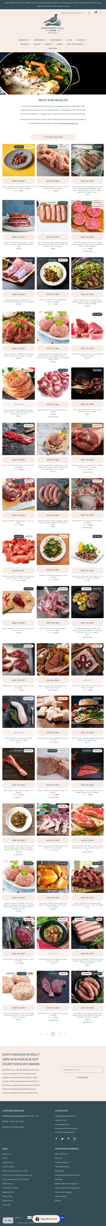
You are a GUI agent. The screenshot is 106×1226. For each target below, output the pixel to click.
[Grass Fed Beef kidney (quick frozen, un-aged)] (18, 494)
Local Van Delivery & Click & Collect (15, 1179)
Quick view (19, 571)
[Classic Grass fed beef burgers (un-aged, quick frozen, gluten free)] (87, 712)
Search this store (61, 1154)
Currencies (6, 1205)
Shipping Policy (8, 1192)
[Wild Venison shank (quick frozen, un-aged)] (18, 764)
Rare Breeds (59, 1171)
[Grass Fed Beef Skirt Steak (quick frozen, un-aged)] (18, 439)
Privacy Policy (7, 1196)
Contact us (6, 1154)
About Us (58, 1158)
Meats (37, 44)
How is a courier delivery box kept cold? (17, 1175)
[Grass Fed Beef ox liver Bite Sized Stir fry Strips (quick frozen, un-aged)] (18, 160)
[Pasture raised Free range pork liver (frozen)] (53, 549)
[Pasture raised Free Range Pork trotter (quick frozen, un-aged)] (53, 819)
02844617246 (60, 1120)
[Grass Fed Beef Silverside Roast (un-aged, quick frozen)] (53, 659)
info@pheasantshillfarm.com (65, 1116)
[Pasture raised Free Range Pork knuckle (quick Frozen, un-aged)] (87, 439)
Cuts (69, 40)
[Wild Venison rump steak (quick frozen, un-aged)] (18, 933)
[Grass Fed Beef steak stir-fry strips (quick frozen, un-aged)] (87, 383)
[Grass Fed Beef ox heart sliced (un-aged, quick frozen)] (18, 602)
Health (81, 40)
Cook (59, 44)
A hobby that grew (62, 1162)
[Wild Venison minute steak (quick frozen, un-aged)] (18, 659)
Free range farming (62, 1167)
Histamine (40, 40)
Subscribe (82, 1077)
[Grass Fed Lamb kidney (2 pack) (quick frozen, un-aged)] (87, 659)
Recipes (53, 48)
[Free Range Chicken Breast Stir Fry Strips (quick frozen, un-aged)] (53, 160)
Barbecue (23, 40)
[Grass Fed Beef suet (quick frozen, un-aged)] (53, 764)
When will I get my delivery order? (15, 1171)
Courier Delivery (8, 1167)
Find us (5, 1158)
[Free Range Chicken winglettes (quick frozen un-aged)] (53, 933)
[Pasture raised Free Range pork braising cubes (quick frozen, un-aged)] (18, 550)
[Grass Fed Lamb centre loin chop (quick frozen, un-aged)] (87, 327)
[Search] (101, 12)
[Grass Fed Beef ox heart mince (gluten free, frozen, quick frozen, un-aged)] (18, 327)
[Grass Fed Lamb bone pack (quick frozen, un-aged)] (53, 602)
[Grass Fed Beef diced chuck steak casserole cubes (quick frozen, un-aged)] (87, 877)
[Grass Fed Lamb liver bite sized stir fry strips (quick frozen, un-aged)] (87, 550)
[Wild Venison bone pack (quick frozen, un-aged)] (87, 494)
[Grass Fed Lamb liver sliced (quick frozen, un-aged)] (53, 273)
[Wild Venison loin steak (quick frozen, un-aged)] (53, 987)
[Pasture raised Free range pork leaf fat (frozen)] (53, 712)
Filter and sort (54, 137)
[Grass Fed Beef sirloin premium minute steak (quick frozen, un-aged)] (87, 764)
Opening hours (7, 1162)
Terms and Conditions (10, 1188)
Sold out (19, 404)
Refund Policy (7, 1201)
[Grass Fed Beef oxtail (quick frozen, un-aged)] (53, 383)
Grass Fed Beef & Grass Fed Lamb (68, 1175)
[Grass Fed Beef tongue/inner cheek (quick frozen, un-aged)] (18, 712)
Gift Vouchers (75, 44)
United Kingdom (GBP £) (72, 13)
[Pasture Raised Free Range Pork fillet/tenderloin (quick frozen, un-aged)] (18, 273)
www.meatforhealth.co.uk (68, 123)
